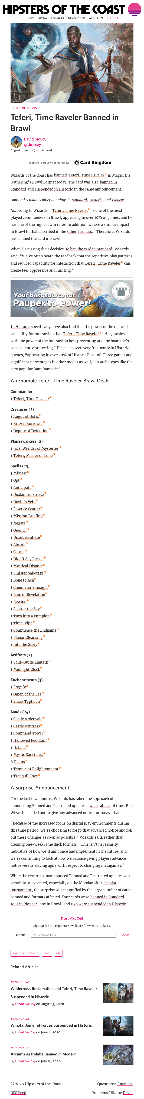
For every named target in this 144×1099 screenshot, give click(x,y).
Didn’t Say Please (28, 559)
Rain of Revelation (29, 594)
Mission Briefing (27, 516)
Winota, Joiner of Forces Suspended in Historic (51, 1025)
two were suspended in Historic (98, 904)
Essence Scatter (26, 509)
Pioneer (118, 200)
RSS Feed (18, 1093)
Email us (125, 1084)
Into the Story (25, 644)
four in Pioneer (24, 904)
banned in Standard (107, 897)
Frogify (19, 687)
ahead (105, 805)
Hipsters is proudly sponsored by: (49, 162)
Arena (42, 18)
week (94, 805)
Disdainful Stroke (28, 494)
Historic (96, 200)
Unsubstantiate (26, 537)
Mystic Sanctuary (28, 754)
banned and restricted (25, 953)
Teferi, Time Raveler (86, 175)
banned (60, 175)
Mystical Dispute (28, 566)
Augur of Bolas (26, 416)
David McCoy (35, 139)
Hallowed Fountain (30, 740)
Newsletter (76, 18)
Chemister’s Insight (30, 587)
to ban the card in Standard (89, 249)
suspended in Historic (54, 189)
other (72, 231)
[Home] (72, 9)
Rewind (19, 601)
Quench (20, 530)
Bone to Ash (23, 580)
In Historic (20, 326)
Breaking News (24, 108)
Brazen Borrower (28, 423)
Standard (79, 200)
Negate (19, 523)
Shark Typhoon (26, 701)
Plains (19, 762)
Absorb (19, 544)
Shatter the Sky (26, 609)
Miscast (20, 473)
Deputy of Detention (30, 431)
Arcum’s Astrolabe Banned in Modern (43, 1054)
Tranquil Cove (25, 776)
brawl (47, 953)
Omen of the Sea (27, 694)
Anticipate (22, 487)
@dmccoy (32, 144)
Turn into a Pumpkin (31, 616)
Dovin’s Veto (24, 502)
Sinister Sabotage (28, 573)
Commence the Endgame (34, 630)
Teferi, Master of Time (33, 455)
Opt (16, 480)
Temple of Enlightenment (35, 769)
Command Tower (28, 733)
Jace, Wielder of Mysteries (35, 448)
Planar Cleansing (28, 637)
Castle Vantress (26, 726)
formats (85, 231)
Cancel (19, 552)
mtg (58, 953)
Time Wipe (22, 623)
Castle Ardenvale (27, 719)
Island (20, 747)
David (128, 1093)
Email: (20, 935)
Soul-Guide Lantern (30, 662)
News (30, 18)
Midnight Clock (26, 669)
